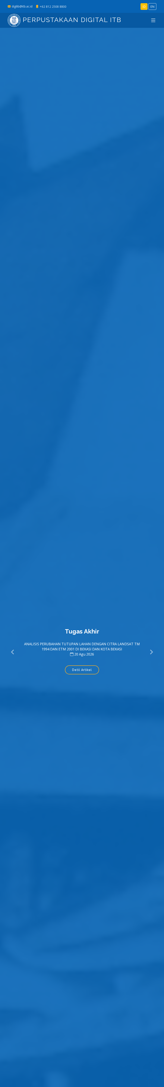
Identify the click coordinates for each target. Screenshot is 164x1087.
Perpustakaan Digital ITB (70, 20)
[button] (12, 652)
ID (144, 6)
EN (152, 6)
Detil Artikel (82, 670)
